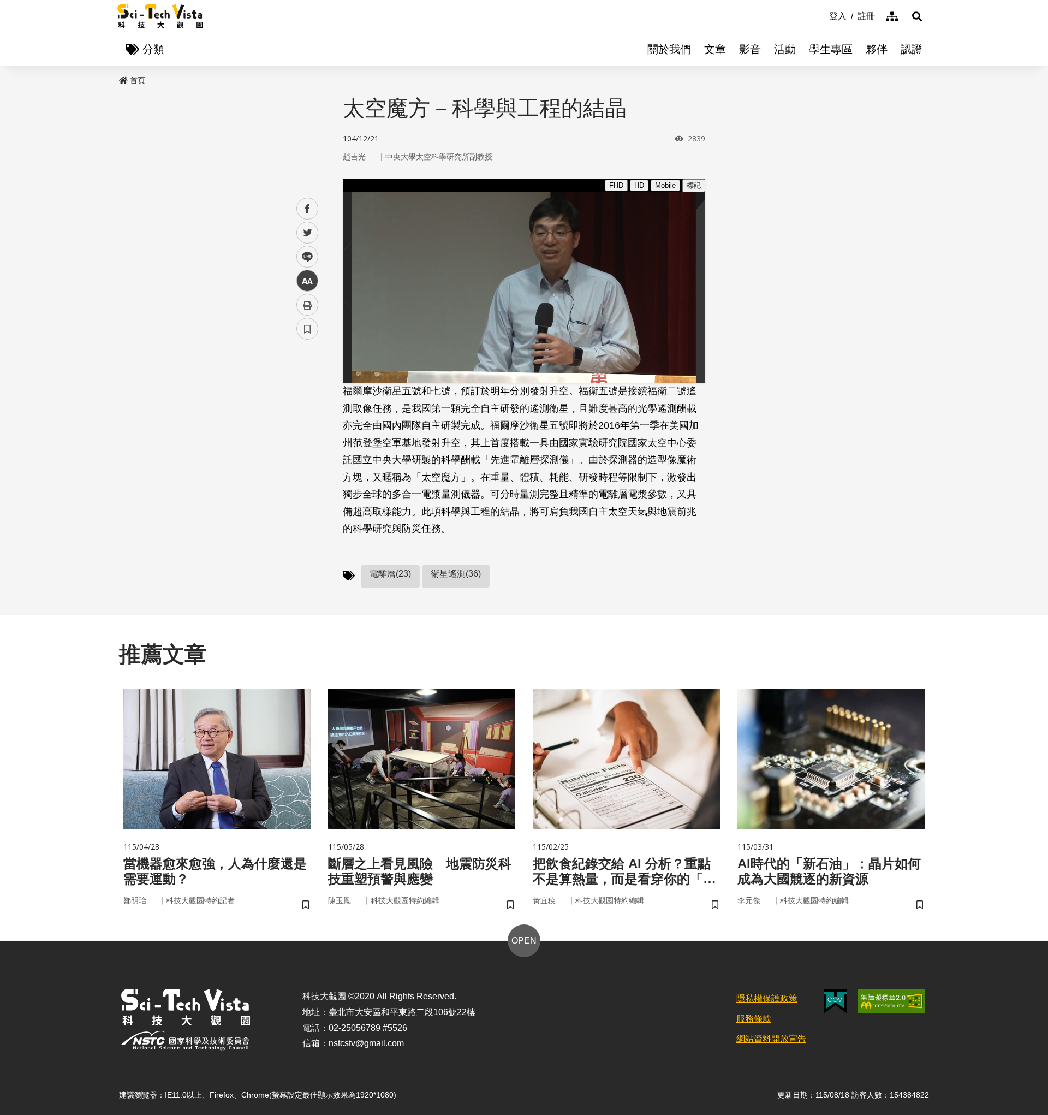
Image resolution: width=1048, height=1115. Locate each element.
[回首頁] (160, 16)
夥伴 (877, 49)
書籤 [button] (307, 329)
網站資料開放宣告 (771, 1038)
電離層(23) (390, 573)
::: (821, 15)
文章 (715, 49)
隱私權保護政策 (766, 998)
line (304, 257)
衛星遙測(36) (456, 573)
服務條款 (753, 1018)
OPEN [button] (524, 940)
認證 (911, 49)
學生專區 (831, 49)
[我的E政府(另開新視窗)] (835, 1001)
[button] (917, 16)
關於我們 (669, 49)
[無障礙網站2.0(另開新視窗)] (891, 1001)
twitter (307, 233)
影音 (750, 49)
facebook (307, 208)
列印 (307, 305)
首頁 (137, 80)
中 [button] (307, 281)
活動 (785, 49)
